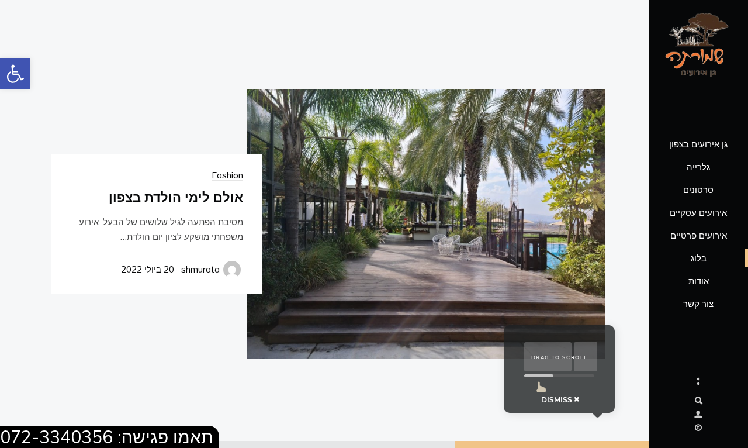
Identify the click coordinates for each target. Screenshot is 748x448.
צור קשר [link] (698, 303)
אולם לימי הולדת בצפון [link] (176, 196)
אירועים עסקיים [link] (698, 212)
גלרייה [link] (698, 167)
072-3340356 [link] (56, 437)
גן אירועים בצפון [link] (698, 144)
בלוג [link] (699, 258)
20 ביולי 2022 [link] (147, 269)
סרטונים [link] (698, 189)
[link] (15, 73)
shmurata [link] (200, 269)
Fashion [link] (227, 175)
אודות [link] (698, 281)
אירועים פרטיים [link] (698, 235)
